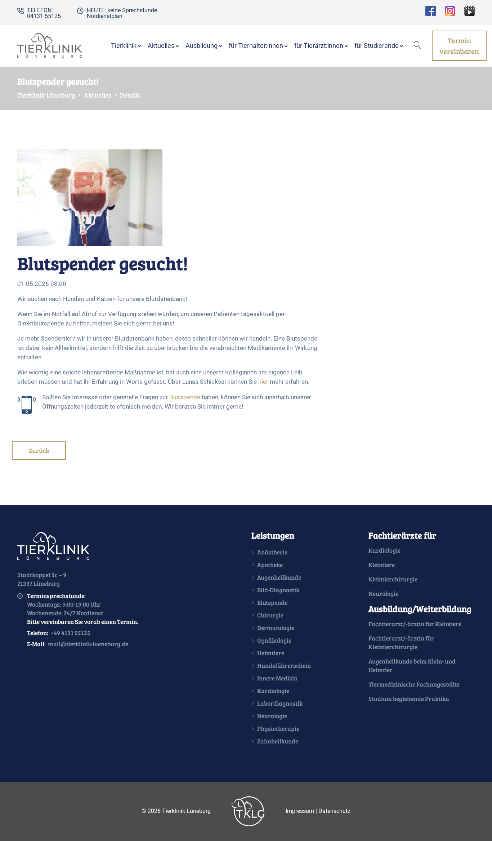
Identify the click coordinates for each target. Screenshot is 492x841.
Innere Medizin (277, 678)
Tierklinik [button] (124, 45)
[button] (417, 45)
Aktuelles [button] (161, 45)
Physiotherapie (278, 728)
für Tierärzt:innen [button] (318, 45)
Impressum (300, 810)
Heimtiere (270, 653)
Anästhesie (272, 552)
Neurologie (272, 716)
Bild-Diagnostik (278, 590)
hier (263, 381)
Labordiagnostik (280, 703)
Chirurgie (270, 615)
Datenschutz (334, 810)
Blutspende (184, 397)
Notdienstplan (104, 16)
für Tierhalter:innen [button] (256, 45)
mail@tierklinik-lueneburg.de (88, 644)
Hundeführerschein (284, 665)
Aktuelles (97, 95)
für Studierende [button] (376, 45)
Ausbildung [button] (201, 45)
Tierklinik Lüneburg (46, 95)
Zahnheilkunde (277, 741)
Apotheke (270, 565)
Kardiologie (273, 691)
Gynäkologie (274, 640)
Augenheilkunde (279, 577)
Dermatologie (275, 628)
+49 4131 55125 (70, 633)
